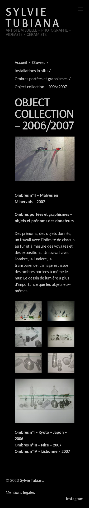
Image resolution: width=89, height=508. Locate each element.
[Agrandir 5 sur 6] (68, 358)
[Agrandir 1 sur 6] (35, 306)
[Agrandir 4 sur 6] (35, 358)
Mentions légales (20, 493)
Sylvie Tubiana (33, 17)
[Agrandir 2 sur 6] (68, 306)
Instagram (74, 499)
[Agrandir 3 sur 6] (68, 332)
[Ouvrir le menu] (80, 9)
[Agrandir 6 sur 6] (68, 384)
